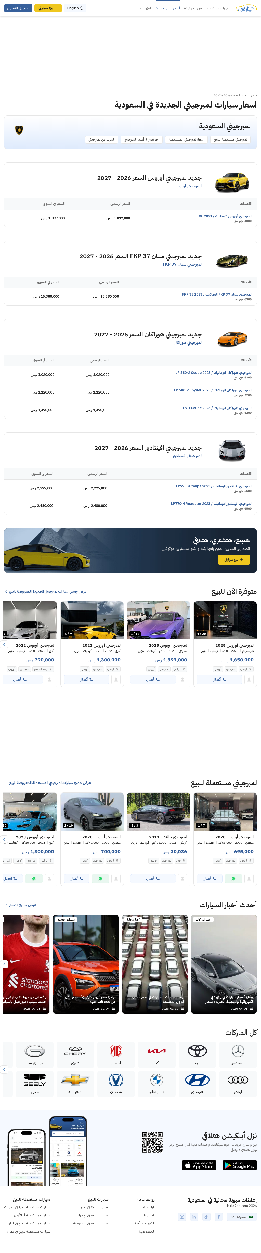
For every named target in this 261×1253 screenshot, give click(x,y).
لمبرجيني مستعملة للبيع (230, 139)
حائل (178, 860)
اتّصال (217, 679)
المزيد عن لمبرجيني (101, 139)
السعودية (242, 1217)
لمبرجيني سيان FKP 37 (182, 264)
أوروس (218, 669)
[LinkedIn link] (194, 1217)
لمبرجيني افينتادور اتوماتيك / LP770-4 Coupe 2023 (214, 486)
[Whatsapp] (233, 878)
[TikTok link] (206, 1217)
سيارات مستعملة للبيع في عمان (28, 1231)
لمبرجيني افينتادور (187, 456)
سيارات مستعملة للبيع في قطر (29, 1223)
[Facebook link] (219, 1217)
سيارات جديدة (193, 8)
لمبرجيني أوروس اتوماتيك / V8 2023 (225, 216)
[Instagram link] (182, 1217)
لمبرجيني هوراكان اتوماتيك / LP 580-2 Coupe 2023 (214, 372)
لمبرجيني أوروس (188, 186)
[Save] (200, 607)
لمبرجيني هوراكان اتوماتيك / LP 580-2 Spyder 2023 (213, 390)
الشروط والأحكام (143, 1223)
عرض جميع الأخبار (22, 905)
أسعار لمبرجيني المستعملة (186, 139)
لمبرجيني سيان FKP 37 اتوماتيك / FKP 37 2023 (217, 294)
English (73, 8)
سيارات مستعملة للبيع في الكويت (27, 1207)
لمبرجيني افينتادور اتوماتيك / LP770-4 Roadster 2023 (211, 503)
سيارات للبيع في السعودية (91, 1223)
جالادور (153, 860)
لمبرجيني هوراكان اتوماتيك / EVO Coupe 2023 (217, 408)
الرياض (244, 860)
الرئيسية (149, 1207)
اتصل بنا (149, 1215)
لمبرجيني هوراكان (188, 343)
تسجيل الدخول (18, 8)
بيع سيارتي (45, 8)
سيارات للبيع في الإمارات (92, 1215)
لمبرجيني (230, 669)
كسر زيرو (6, 860)
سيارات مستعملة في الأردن (32, 1215)
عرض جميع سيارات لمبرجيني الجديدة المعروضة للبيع (48, 591)
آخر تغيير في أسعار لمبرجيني (141, 139)
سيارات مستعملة (218, 8)
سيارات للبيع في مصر (95, 1207)
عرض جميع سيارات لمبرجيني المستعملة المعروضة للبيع (50, 783)
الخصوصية (147, 1231)
